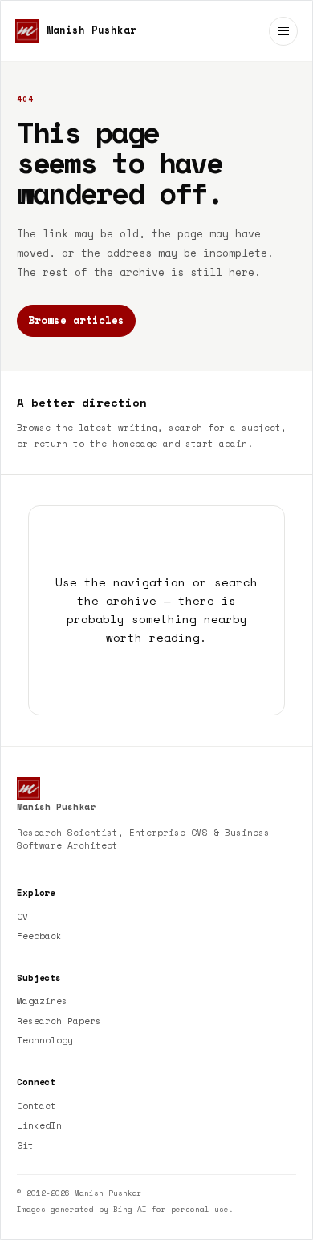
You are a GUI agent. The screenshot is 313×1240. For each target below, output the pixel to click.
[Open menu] (283, 31)
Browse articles (76, 320)
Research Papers (59, 1021)
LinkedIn (39, 1125)
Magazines (42, 1001)
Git (25, 1145)
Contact (36, 1106)
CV (22, 916)
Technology (45, 1040)
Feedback (39, 936)
